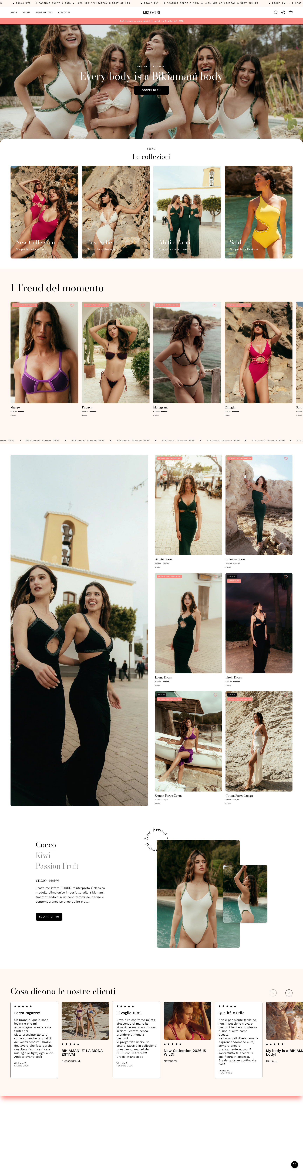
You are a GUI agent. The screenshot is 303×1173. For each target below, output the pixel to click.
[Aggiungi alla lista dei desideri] (72, 305)
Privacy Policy (20, 1114)
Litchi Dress (233, 677)
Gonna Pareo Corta (168, 795)
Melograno (161, 407)
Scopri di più (151, 90)
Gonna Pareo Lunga (239, 795)
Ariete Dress (164, 559)
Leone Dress (163, 677)
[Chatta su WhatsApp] (294, 1164)
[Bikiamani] (151, 12)
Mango (15, 407)
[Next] (288, 992)
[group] (151, 21)
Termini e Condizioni (25, 1120)
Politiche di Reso (22, 1126)
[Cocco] (198, 894)
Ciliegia (230, 407)
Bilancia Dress (235, 559)
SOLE (120, 1053)
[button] (276, 12)
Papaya (87, 407)
